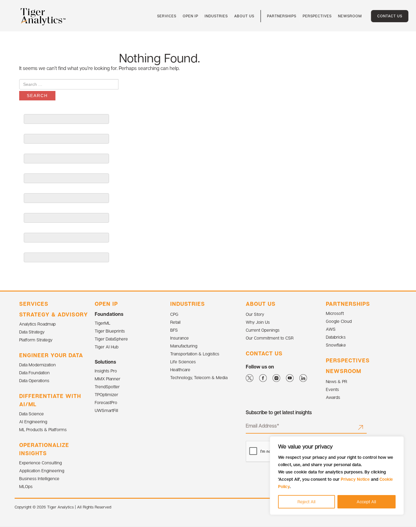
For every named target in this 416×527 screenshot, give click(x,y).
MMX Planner (107, 378)
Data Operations (34, 380)
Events (332, 389)
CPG (174, 314)
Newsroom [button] (350, 16)
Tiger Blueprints (110, 330)
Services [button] (166, 16)
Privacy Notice (355, 479)
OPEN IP (106, 303)
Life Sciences (183, 361)
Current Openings (263, 330)
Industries (216, 16)
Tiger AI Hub (106, 346)
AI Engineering (33, 421)
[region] (337, 475)
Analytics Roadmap (37, 323)
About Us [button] (244, 16)
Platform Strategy (35, 339)
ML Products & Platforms (43, 429)
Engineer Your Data (51, 355)
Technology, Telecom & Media (198, 377)
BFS (174, 330)
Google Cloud (339, 321)
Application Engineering (41, 470)
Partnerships (281, 16)
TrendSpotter (107, 386)
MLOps (26, 486)
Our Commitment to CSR (270, 337)
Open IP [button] (190, 16)
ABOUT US (261, 303)
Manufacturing (183, 345)
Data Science (31, 413)
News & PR (336, 381)
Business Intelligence (39, 478)
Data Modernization (37, 364)
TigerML (102, 323)
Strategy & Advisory (53, 314)
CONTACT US (264, 353)
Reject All (307, 501)
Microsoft (335, 313)
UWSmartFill (106, 410)
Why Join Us (258, 322)
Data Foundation (34, 372)
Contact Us (389, 16)
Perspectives (317, 16)
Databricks (336, 337)
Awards (333, 397)
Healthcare (180, 369)
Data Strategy (31, 331)
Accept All (366, 501)
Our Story (255, 314)
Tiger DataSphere (111, 338)
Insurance (179, 337)
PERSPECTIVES (348, 360)
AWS (331, 329)
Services (33, 303)
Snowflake (336, 344)
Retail (175, 322)
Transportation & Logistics (194, 353)
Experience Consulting (40, 462)
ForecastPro (106, 402)
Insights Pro (106, 370)
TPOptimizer (106, 394)
